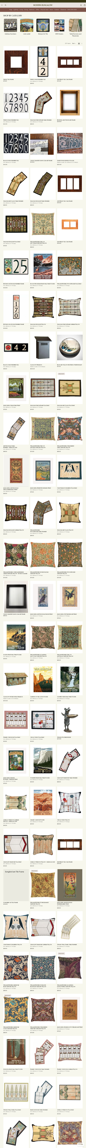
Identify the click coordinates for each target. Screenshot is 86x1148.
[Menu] (2, 5)
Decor (51, 9)
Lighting (15, 9)
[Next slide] (26, 62)
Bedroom (32, 9)
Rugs (10, 9)
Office (37, 9)
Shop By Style (44, 9)
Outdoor (56, 9)
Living (21, 9)
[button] (74, 43)
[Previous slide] (5, 62)
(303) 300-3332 (72, 9)
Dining (26, 9)
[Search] (5, 5)
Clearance (63, 9)
